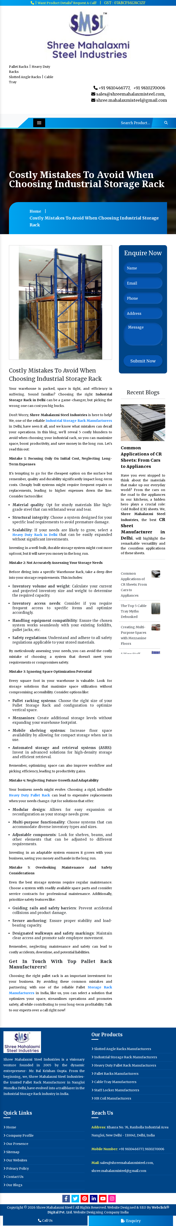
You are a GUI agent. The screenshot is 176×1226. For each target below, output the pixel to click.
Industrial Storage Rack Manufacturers (125, 1057)
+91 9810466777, (114, 88)
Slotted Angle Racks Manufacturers (122, 1049)
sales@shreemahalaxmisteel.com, (130, 94)
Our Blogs (14, 1185)
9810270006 (154, 1149)
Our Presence (17, 1144)
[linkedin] (93, 1198)
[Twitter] (75, 1198)
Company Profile (19, 1135)
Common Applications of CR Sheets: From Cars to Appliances (141, 457)
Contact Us (14, 1177)
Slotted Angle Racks (25, 77)
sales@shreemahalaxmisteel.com (126, 1163)
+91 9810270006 (149, 88)
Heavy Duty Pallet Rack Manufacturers (125, 1065)
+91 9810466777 (131, 1149)
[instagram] (112, 1198)
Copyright (15, 1207)
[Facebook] (66, 1198)
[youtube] (103, 1198)
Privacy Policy (17, 1168)
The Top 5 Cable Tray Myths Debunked (133, 611)
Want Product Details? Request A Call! (67, 3)
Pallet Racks (18, 67)
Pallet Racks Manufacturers (116, 1074)
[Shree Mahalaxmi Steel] (88, 34)
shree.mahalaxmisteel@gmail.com (131, 100)
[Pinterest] (84, 1198)
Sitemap (12, 1152)
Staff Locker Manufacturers (116, 1090)
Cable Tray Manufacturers (115, 1082)
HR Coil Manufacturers (112, 1098)
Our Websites (16, 1160)
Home (35, 211)
